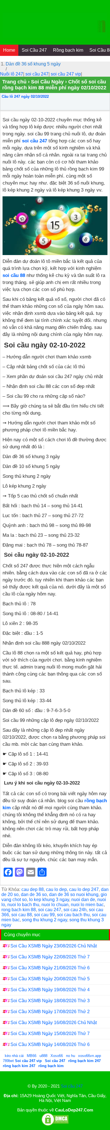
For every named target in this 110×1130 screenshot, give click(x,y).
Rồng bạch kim (68, 50)
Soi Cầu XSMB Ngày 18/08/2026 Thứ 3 (50, 1000)
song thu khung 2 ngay (44, 919)
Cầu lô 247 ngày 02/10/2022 (25, 96)
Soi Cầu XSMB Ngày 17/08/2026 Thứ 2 (50, 1011)
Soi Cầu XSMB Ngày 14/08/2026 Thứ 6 (50, 1044)
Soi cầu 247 (72, 1086)
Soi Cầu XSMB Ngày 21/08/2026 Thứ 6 (50, 967)
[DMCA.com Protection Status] (55, 1124)
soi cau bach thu (73, 914)
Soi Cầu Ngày (47, 82)
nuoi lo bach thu (23, 904)
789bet (9, 1061)
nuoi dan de (83, 899)
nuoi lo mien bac (87, 904)
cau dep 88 (32, 889)
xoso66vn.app (90, 1056)
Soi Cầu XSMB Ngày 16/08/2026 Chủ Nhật (53, 1022)
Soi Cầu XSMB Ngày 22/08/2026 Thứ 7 (50, 956)
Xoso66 (57, 1056)
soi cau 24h (75, 909)
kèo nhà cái (14, 1056)
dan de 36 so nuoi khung (73, 894)
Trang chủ (14, 82)
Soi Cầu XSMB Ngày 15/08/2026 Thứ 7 (50, 1033)
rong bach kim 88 (18, 909)
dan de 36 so (34, 894)
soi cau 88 (21, 914)
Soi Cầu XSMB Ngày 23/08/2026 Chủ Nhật (53, 945)
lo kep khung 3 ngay (49, 899)
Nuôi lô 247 (11, 74)
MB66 (31, 1056)
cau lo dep (56, 889)
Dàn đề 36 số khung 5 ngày (33, 64)
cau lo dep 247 (84, 889)
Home (9, 50)
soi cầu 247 (37, 74)
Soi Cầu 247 (34, 50)
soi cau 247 (49, 909)
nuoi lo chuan (55, 904)
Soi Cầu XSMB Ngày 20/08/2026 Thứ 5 (50, 978)
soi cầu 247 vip (66, 74)
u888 (43, 1056)
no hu (71, 1056)
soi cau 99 (44, 914)
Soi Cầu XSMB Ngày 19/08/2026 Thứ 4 (50, 989)
